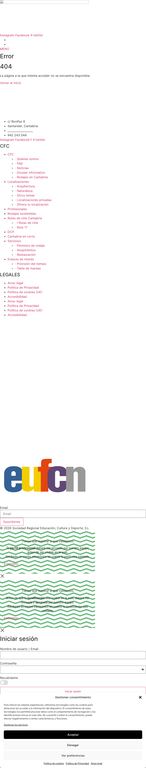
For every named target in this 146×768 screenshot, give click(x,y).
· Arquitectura (25, 186)
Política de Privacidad (77, 763)
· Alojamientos (25, 250)
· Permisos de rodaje (30, 245)
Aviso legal (96, 763)
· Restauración (25, 255)
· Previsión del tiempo (30, 264)
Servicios (14, 241)
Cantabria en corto (21, 236)
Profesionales (17, 209)
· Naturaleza (24, 191)
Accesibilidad (17, 296)
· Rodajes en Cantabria (31, 177)
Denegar (73, 745)
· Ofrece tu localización (31, 204)
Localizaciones (18, 182)
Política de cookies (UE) (25, 292)
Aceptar (73, 734)
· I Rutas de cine (26, 223)
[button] (140, 697)
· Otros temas (25, 195)
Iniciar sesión (73, 691)
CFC (11, 154)
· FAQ (19, 163)
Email (4, 507)
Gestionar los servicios (16, 724)
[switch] (4, 682)
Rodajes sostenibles (22, 213)
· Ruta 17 (21, 227)
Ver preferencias (73, 755)
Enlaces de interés (21, 259)
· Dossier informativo (30, 172)
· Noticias (22, 168)
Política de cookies (54, 763)
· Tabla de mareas (28, 268)
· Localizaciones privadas (33, 200)
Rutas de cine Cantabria (25, 218)
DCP (11, 232)
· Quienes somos (27, 159)
